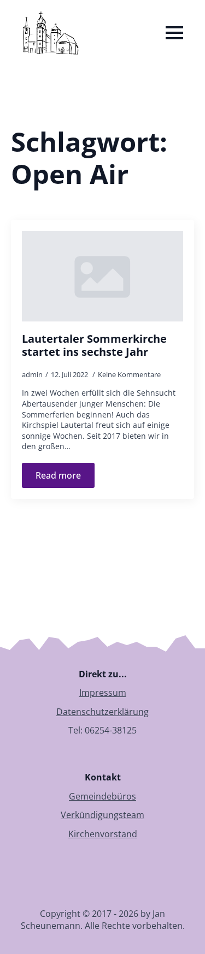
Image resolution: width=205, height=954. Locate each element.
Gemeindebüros (102, 796)
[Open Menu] (174, 32)
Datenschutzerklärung (102, 712)
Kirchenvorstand (102, 834)
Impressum (102, 693)
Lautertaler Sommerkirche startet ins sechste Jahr (94, 345)
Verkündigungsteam (102, 815)
